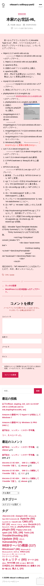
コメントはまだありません (23, 28)
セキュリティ (14, 559)
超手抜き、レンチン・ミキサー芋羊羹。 (19, 430)
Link (25, 524)
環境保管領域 (22, 566)
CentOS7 (6, 522)
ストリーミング (10, 556)
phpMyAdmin (26, 527)
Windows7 (11, 549)
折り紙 (23, 563)
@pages (21, 516)
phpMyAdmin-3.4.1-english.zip (29, 96)
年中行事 (13, 563)
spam (7, 532)
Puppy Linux (23, 530)
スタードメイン (20, 554)
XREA (25, 552)
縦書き (35, 566)
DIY (6, 524)
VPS (21, 539)
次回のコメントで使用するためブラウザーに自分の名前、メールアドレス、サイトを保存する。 (22, 367)
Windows (22, 14)
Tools (29, 532)
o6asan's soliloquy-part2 (22, 4)
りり (23, 473)
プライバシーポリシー (10, 581)
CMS (7, 275)
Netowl (5, 527)
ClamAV (16, 522)
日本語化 (8, 566)
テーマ (33, 560)
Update (12, 275)
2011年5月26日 (31, 25)
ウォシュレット (8, 554)
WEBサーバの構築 (19, 545)
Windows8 (25, 549)
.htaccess (8, 516)
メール (5, 347)
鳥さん (18, 568)
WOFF (16, 552)
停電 (4, 563)
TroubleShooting (15, 535)
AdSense (32, 516)
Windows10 (7, 552)
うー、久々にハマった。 (12, 435)
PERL (13, 527)
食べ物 (6, 569)
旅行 (30, 563)
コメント (6, 316)
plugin (8, 529)
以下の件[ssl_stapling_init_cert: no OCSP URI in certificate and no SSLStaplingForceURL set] (20, 407)
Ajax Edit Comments (10, 519)
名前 (5, 337)
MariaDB (34, 524)
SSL (18, 532)
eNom (13, 524)
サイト (4, 356)
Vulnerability (12, 541)
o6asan (18, 25)
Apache (27, 518)
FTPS (19, 524)
